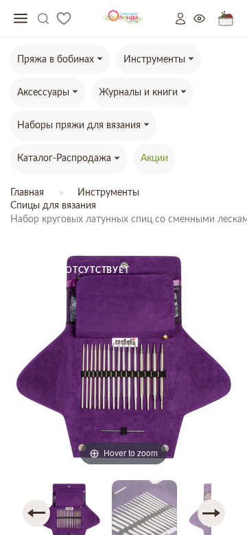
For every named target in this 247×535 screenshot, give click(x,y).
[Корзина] (225, 19)
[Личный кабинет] (184, 18)
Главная (27, 193)
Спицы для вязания (53, 206)
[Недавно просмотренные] (205, 18)
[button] (36, 513)
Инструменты (108, 193)
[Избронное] (64, 18)
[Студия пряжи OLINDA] (123, 19)
